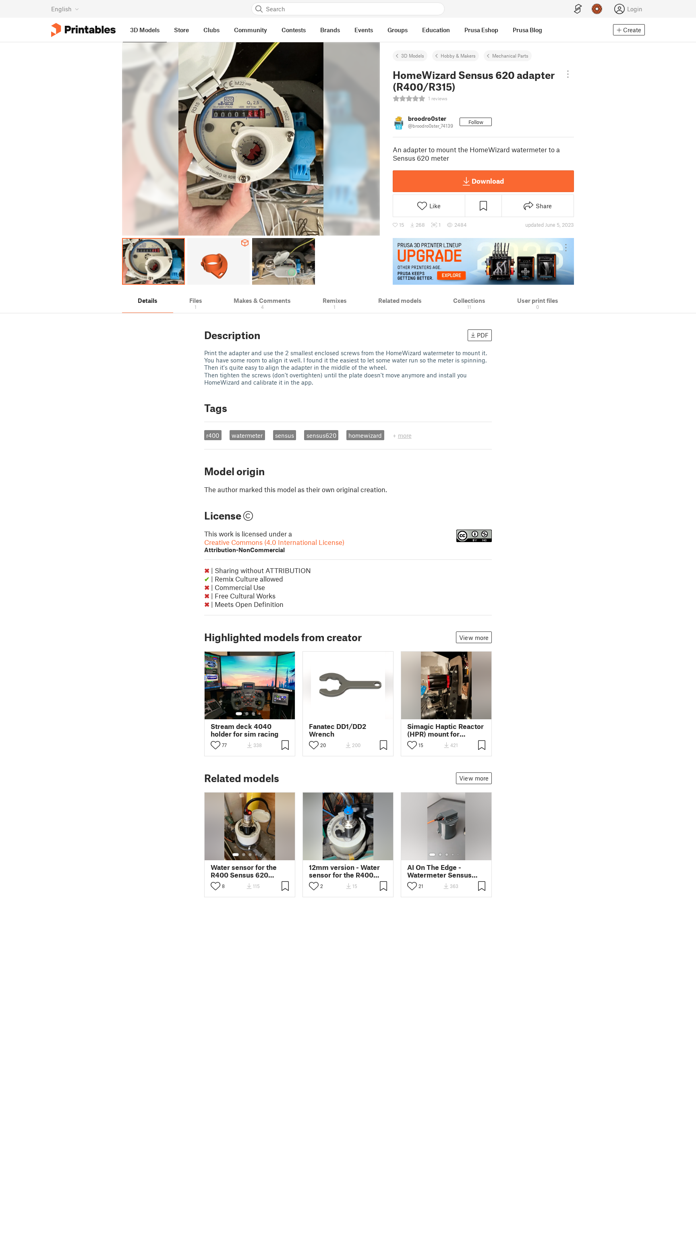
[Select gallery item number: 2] (247, 713)
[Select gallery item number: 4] (259, 713)
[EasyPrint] (578, 9)
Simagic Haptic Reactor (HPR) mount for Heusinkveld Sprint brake (445, 730)
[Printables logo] (83, 30)
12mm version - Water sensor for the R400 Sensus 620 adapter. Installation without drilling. (344, 871)
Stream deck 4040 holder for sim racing (244, 730)
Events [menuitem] (363, 29)
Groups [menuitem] (397, 29)
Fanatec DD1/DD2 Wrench (337, 730)
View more (474, 637)
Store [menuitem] (181, 29)
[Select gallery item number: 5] (262, 854)
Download (488, 181)
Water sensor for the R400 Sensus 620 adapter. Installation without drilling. (244, 871)
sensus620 (321, 435)
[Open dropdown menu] (568, 74)
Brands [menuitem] (330, 29)
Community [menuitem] (250, 29)
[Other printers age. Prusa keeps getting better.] (483, 261)
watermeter (247, 435)
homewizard (365, 435)
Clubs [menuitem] (211, 29)
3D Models (412, 55)
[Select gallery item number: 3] (253, 713)
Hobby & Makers (458, 55)
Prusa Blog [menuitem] (527, 29)
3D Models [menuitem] (145, 29)
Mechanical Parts (510, 55)
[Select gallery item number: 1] (239, 713)
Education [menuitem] (436, 29)
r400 (212, 435)
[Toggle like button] (215, 745)
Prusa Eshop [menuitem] (481, 29)
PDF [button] (483, 335)
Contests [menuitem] (294, 29)
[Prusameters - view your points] (597, 9)
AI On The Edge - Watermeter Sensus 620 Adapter (439, 871)
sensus (284, 435)
